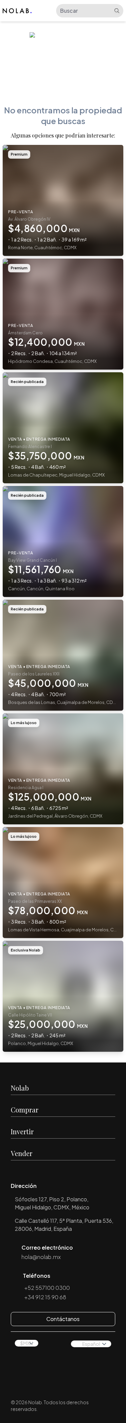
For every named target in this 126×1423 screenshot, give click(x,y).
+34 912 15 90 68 (45, 1297)
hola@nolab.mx (41, 1256)
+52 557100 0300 (47, 1287)
